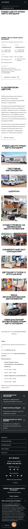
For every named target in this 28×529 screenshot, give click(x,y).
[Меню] (25, 2)
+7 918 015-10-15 (9, 350)
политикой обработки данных (10, 505)
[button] (25, 501)
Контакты (4, 453)
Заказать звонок (9, 137)
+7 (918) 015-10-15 (8, 8)
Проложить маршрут (10, 77)
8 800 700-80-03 (14, 463)
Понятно (7, 525)
